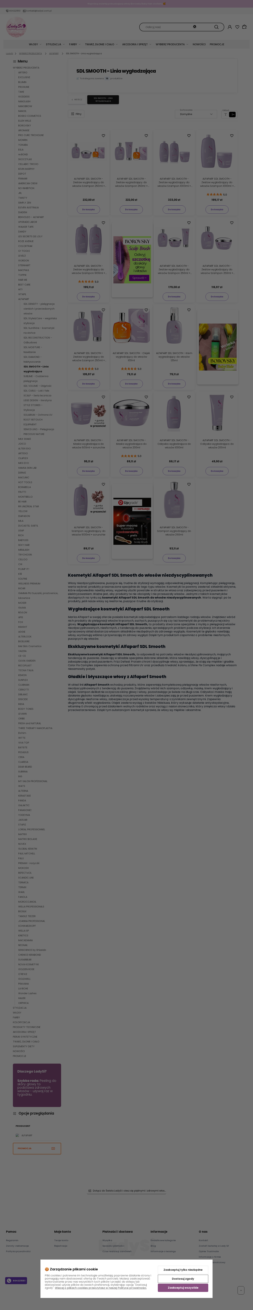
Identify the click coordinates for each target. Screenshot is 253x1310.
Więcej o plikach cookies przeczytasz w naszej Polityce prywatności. (101, 1288)
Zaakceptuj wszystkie (183, 1288)
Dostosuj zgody (183, 1279)
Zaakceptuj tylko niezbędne (183, 1270)
